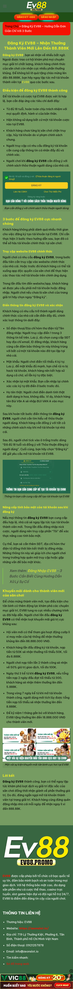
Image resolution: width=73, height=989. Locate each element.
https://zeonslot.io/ (34, 928)
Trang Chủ (11, 26)
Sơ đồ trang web (17, 964)
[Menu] (5, 6)
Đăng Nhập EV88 (41, 571)
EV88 (25, 82)
